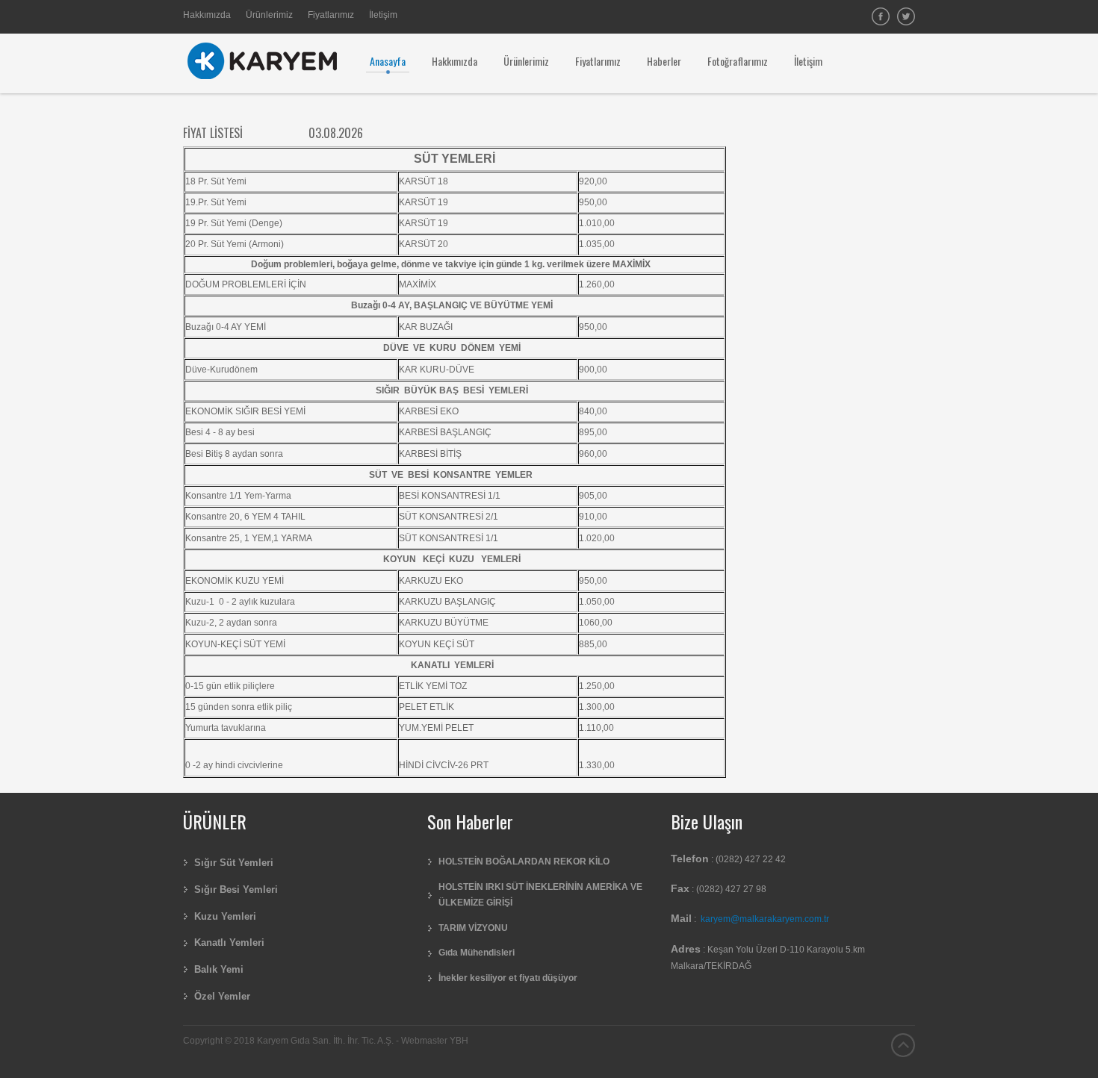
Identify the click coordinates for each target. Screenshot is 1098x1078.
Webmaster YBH (434, 1040)
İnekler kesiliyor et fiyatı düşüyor (507, 978)
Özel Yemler (222, 996)
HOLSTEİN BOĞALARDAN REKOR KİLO (524, 861)
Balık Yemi (219, 969)
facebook (881, 16)
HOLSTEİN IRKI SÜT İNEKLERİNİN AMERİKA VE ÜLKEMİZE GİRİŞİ (540, 895)
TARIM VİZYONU (473, 928)
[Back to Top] (903, 1045)
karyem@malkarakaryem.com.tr (765, 919)
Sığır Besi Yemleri (236, 889)
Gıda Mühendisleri (476, 952)
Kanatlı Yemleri (229, 942)
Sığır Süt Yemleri (233, 862)
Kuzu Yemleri (225, 916)
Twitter (906, 16)
